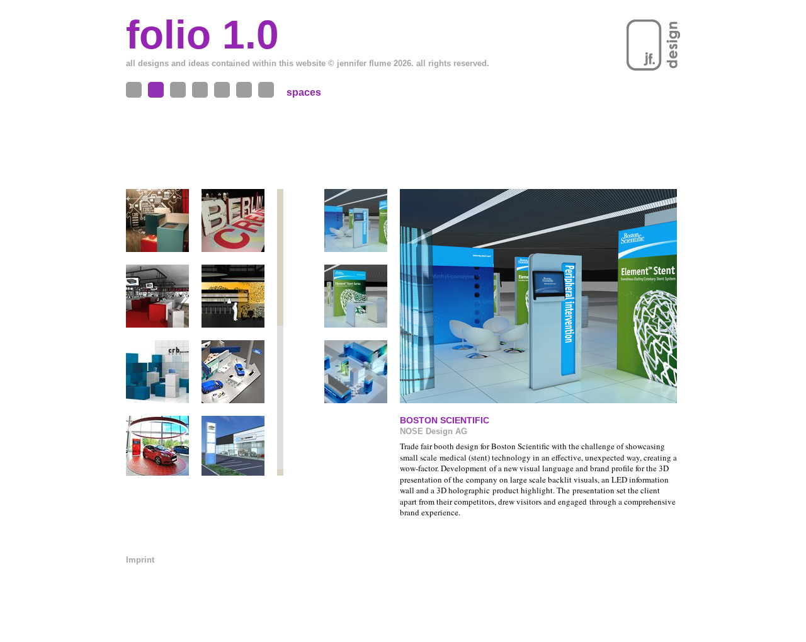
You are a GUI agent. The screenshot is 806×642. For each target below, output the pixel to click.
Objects (134, 90)
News (266, 90)
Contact (244, 90)
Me (222, 90)
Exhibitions (200, 90)
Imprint (140, 560)
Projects (178, 90)
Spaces (156, 90)
